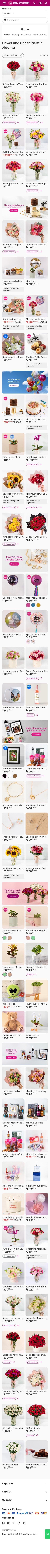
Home (7, 34)
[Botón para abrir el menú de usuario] (40, 3)
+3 (18, 122)
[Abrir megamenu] (4, 3)
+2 (37, 714)
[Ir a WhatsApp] (47, 1534)
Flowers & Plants (40, 34)
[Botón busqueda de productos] (34, 3)
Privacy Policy (9, 1529)
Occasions (26, 34)
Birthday (15, 34)
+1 (41, 190)
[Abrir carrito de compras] (45, 3)
